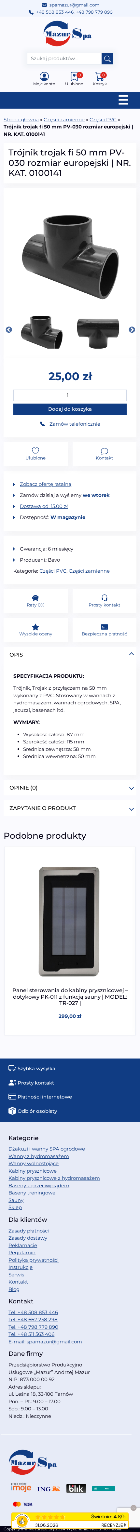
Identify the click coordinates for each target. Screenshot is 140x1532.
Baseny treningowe (31, 1193)
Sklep (15, 1207)
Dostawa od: (44, 506)
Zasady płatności (28, 1231)
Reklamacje (22, 1245)
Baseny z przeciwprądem (38, 1185)
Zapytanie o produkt (42, 808)
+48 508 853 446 (55, 12)
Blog (14, 1289)
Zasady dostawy (27, 1238)
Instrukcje (20, 1267)
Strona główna (21, 119)
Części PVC (103, 119)
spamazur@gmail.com (74, 4)
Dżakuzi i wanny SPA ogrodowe (46, 1149)
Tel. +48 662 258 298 (33, 1319)
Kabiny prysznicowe (32, 1171)
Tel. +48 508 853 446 (33, 1312)
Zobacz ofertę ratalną (45, 484)
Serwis (16, 1275)
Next (131, 329)
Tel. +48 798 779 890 (33, 1327)
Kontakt (18, 1282)
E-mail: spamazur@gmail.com (45, 1342)
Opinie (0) (23, 787)
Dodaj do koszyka (70, 409)
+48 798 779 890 (94, 12)
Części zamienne (64, 119)
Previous (8, 329)
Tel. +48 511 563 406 (31, 1334)
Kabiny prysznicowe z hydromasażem (54, 1178)
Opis (16, 654)
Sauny (15, 1200)
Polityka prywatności (33, 1260)
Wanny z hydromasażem (38, 1156)
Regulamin (21, 1252)
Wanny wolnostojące (33, 1163)
